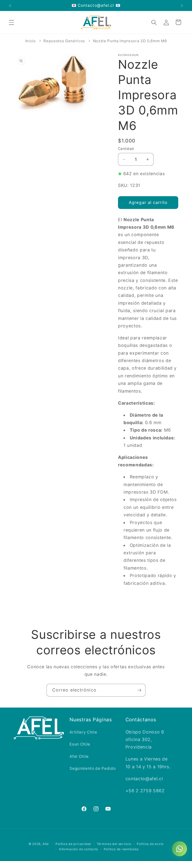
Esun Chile (80, 744)
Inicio (30, 40)
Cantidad (126, 148)
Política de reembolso (121, 849)
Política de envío (150, 844)
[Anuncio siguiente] (181, 5)
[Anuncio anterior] (10, 5)
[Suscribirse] (139, 690)
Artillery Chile (83, 732)
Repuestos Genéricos (64, 40)
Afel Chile (79, 756)
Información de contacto (78, 849)
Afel (45, 844)
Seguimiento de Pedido (93, 768)
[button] (12, 22)
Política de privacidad (73, 844)
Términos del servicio (114, 844)
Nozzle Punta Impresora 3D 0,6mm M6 (130, 40)
